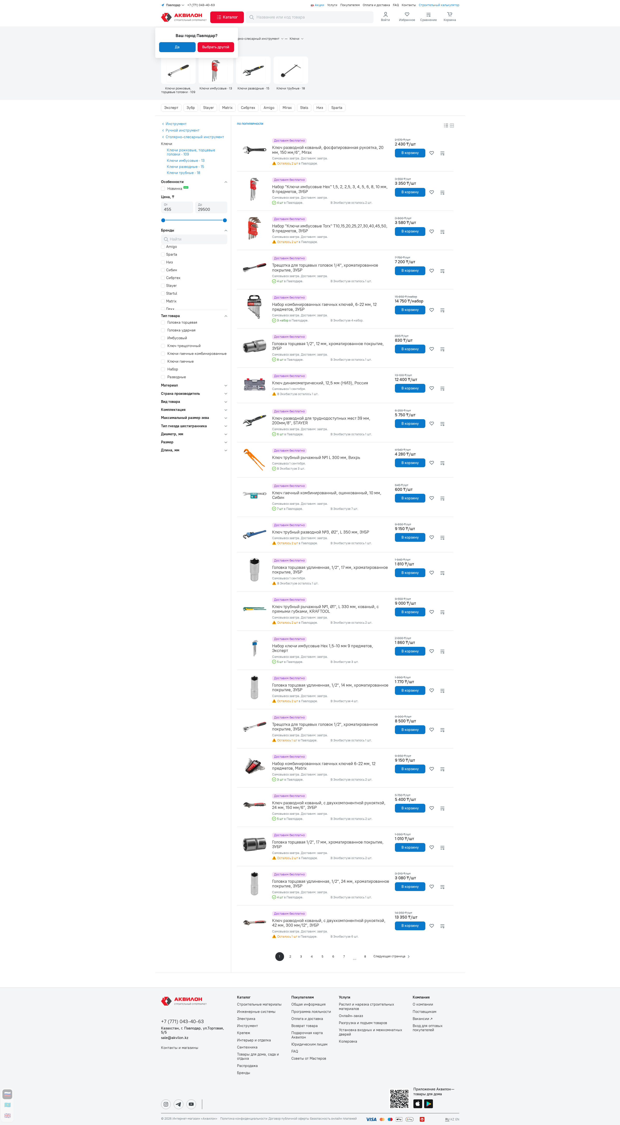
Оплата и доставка (376, 5)
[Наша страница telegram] (178, 1104)
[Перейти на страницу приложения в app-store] (417, 1104)
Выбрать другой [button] (215, 47)
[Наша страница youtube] (191, 1104)
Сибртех (248, 108)
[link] (407, 17)
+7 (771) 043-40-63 (201, 5)
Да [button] (177, 47)
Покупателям (350, 5)
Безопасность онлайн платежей (333, 1118)
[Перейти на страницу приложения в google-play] (428, 1104)
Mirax (287, 108)
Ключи (294, 38)
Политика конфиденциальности (243, 1118)
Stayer (208, 108)
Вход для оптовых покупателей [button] (428, 1028)
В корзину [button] (410, 153)
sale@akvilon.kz (174, 1038)
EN (457, 1119)
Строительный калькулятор (439, 5)
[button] (227, 17)
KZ (452, 1119)
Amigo (269, 108)
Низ (319, 108)
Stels (304, 108)
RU (447, 1119)
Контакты (409, 5)
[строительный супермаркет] (184, 17)
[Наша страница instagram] (166, 1104)
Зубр (191, 108)
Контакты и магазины (179, 1048)
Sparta (336, 108)
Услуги (332, 5)
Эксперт (171, 108)
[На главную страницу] (184, 1001)
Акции (319, 5)
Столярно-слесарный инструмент (254, 38)
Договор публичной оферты (288, 1118)
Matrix (227, 108)
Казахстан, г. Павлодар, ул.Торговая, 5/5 (192, 1030)
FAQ (396, 5)
